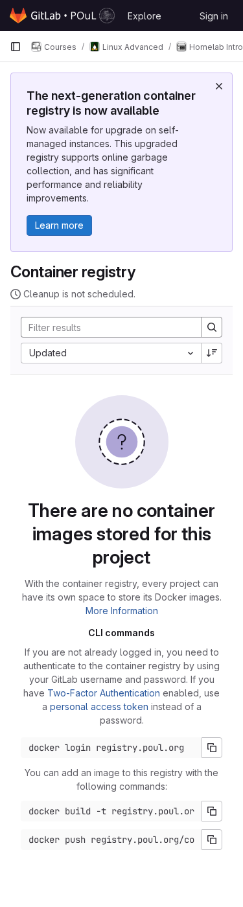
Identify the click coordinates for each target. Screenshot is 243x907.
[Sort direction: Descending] (212, 353)
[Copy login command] (212, 747)
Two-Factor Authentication (103, 692)
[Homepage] (62, 15)
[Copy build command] (212, 811)
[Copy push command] (212, 839)
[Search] (212, 327)
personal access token (99, 706)
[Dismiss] (219, 86)
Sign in (214, 15)
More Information (122, 610)
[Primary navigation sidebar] (15, 46)
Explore (144, 15)
